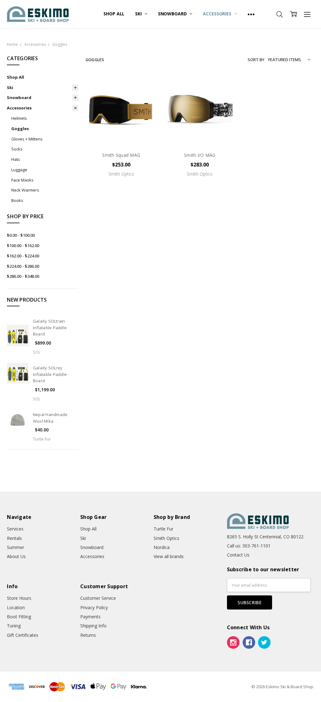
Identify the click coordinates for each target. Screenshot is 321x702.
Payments (90, 617)
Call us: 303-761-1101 (249, 546)
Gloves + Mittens (27, 139)
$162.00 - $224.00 (23, 256)
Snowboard (173, 14)
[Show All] (251, 14)
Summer (15, 547)
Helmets (19, 118)
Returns (88, 635)
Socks (17, 149)
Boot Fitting (19, 617)
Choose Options (121, 133)
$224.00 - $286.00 (23, 266)
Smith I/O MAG (199, 155)
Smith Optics (166, 538)
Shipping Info (93, 626)
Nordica (162, 547)
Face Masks (22, 180)
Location (16, 607)
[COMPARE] (146, 96)
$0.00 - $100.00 (21, 235)
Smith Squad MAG (121, 155)
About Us (16, 556)
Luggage (19, 169)
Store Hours (19, 598)
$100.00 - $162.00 (23, 245)
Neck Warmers (25, 190)
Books (17, 200)
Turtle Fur (163, 529)
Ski (139, 14)
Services (15, 529)
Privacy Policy (94, 607)
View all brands (169, 556)
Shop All (113, 14)
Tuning (14, 626)
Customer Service (98, 598)
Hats (15, 159)
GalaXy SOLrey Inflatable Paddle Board (50, 374)
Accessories (217, 14)
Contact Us (238, 555)
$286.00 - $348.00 (23, 276)
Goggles (20, 128)
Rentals (14, 538)
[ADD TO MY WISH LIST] (146, 106)
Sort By (256, 59)
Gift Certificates (22, 635)
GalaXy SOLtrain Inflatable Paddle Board (50, 327)
